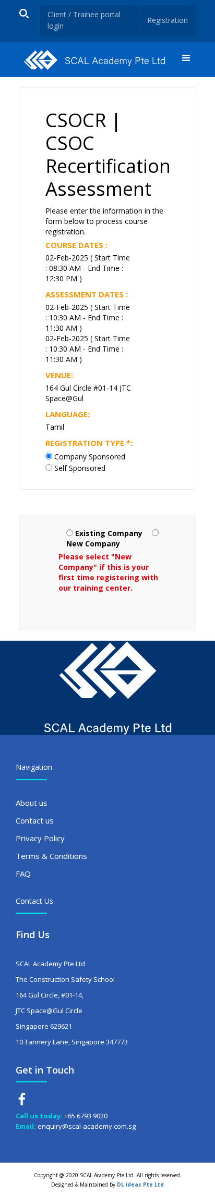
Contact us (35, 820)
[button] (186, 60)
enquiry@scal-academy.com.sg (87, 1126)
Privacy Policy (40, 838)
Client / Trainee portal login (84, 20)
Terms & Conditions (51, 856)
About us (31, 802)
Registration (167, 20)
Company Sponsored (89, 457)
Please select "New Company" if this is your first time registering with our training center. (108, 572)
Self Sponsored (79, 468)
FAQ (23, 873)
